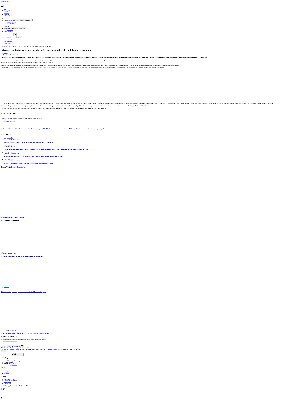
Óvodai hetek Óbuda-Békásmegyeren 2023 (34, 129)
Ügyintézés (6, 11)
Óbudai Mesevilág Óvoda (18, 129)
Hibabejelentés (7, 383)
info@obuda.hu (13, 365)
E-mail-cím (3, 343)
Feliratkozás (4, 350)
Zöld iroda (6, 287)
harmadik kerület (92, 129)
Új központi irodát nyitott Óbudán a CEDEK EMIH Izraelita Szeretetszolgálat (25, 333)
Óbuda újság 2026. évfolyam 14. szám (12, 217)
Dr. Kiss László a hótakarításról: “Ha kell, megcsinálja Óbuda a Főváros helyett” (28, 163)
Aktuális (6, 53)
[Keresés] (15, 34)
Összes (18, 167)
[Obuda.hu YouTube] (3, 389)
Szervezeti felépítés (11, 22)
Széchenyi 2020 (7, 382)
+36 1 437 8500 (12, 363)
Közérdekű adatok (8, 10)
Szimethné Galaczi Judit (82, 129)
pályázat (104, 129)
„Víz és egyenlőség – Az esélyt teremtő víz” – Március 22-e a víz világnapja (23, 292)
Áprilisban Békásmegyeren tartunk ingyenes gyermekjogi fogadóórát (22, 256)
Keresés (19, 37)
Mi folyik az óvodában (51, 129)
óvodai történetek (61, 129)
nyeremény (99, 129)
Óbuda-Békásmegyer (71, 129)
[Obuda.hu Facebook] (2, 389)
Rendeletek (6, 13)
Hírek (5, 9)
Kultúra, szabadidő (8, 15)
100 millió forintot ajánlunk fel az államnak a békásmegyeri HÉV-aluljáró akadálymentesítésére (33, 156)
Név (2, 342)
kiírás (9, 129)
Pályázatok (6, 14)
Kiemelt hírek (10, 138)
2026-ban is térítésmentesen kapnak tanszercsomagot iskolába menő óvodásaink (28, 142)
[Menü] (2, 6)
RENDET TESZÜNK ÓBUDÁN (7, 34)
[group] (144, 348)
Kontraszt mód (19, 355)
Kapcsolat (6, 370)
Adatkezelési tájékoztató (9, 379)
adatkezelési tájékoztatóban (53, 349)
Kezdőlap (3, 46)
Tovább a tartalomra (5, 1)
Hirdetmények (10, 30)
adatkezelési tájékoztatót (14, 349)
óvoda (6, 129)
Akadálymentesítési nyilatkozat (11, 380)
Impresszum (6, 373)
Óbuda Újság (7, 372)
